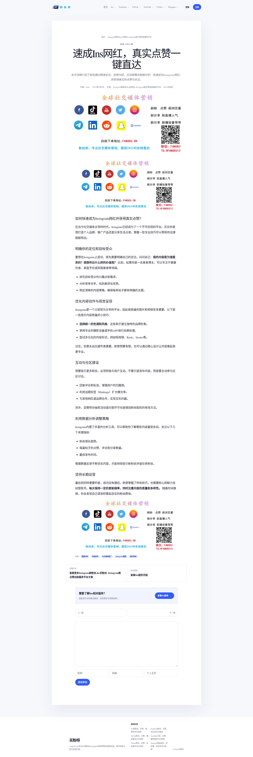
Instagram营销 (121, 556)
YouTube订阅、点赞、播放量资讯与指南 (159, 737)
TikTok (135, 7)
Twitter (159, 7)
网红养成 (133, 556)
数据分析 (85, 556)
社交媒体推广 (107, 556)
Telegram (172, 7)
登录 (187, 7)
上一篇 (80, 612)
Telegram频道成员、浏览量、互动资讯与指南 (159, 746)
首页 (106, 7)
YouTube (147, 7)
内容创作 (95, 556)
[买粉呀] (61, 7)
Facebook (123, 7)
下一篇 (172, 612)
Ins (112, 7)
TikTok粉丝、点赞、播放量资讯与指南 (139, 737)
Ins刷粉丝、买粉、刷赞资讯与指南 (139, 730)
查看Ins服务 (164, 595)
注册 (197, 7)
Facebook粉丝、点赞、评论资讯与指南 (159, 730)
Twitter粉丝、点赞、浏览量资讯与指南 (139, 744)
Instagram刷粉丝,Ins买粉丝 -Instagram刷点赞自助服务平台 (130, 37)
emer (88, 87)
